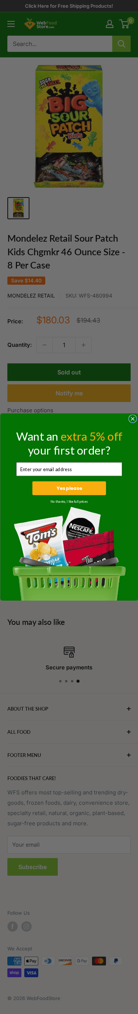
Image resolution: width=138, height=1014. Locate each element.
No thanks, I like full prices (69, 501)
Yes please (68, 488)
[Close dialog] (132, 419)
